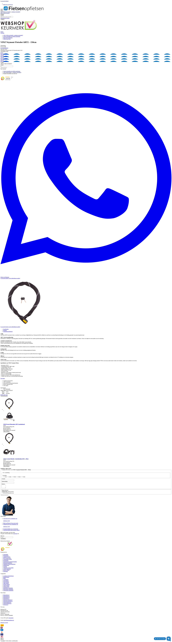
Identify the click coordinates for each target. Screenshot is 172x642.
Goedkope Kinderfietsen (8, 576)
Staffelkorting (6, 565)
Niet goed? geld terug (7, 37)
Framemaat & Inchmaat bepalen (10, 561)
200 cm (4, 60)
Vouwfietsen (6, 580)
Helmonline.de (6, 597)
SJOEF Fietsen (6, 584)
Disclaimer (5, 571)
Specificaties (6, 329)
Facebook (10, 528)
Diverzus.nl (5, 604)
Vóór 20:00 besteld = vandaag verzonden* (12, 72)
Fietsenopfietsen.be (7, 603)
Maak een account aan (8, 4)
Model (2, 31)
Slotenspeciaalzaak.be (7, 601)
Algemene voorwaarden (8, 567)
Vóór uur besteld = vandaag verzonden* (10, 11)
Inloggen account (4, 622)
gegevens (15, 533)
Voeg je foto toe (5, 490)
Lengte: (2, 62)
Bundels (5, 330)
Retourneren (5, 555)
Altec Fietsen (6, 583)
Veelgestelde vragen (7, 559)
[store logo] (23, 10)
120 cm (4, 56)
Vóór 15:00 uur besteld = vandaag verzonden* (13, 35)
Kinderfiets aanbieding (8, 588)
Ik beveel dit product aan (8, 493)
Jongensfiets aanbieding (8, 590)
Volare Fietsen (6, 585)
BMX (4, 578)
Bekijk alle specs (4, 394)
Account (2, 33)
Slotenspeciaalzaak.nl (7, 599)
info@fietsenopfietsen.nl (9, 620)
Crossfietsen (5, 579)
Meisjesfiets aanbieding (8, 589)
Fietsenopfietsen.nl (7, 602)
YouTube (11, 530)
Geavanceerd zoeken (5, 18)
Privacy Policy (6, 570)
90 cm (4, 53)
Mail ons (10, 523)
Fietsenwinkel (6, 586)
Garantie (5, 566)
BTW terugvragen (7, 558)
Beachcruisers (6, 577)
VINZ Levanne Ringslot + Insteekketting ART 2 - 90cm (15, 458)
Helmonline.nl (6, 595)
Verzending (5, 554)
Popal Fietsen (6, 582)
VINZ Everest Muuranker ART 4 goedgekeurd (14, 424)
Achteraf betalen (6, 556)
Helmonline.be (6, 596)
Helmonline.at (6, 598)
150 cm (4, 58)
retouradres (11, 617)
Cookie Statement (7, 569)
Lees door (3, 378)
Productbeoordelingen (8, 331)
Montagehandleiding (7, 562)
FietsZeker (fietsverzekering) (9, 564)
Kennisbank (5, 560)
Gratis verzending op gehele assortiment (11, 36)
